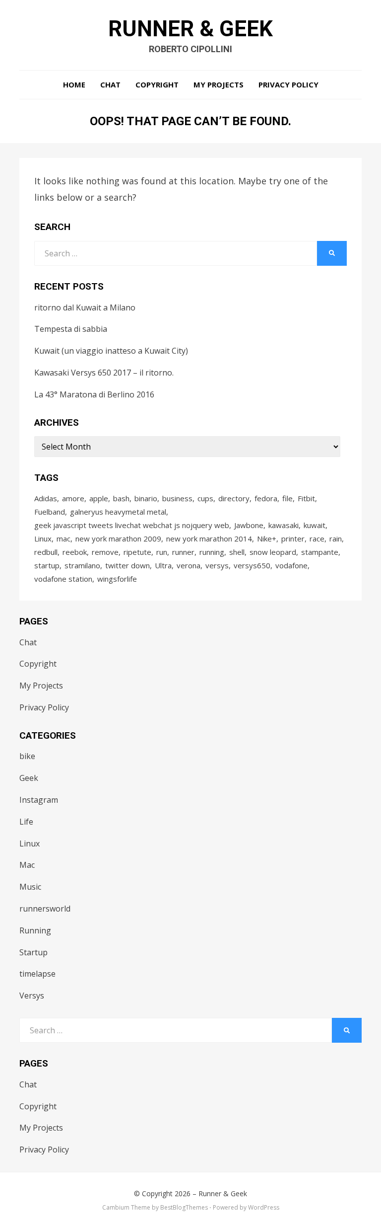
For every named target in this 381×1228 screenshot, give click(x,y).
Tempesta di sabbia (70, 328)
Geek (28, 777)
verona (188, 565)
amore (73, 498)
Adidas (45, 498)
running (211, 552)
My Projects (218, 84)
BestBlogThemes (184, 1207)
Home (74, 84)
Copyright (157, 84)
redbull (46, 552)
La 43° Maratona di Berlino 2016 (94, 394)
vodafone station (63, 579)
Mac (27, 864)
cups (205, 498)
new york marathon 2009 (118, 538)
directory (234, 498)
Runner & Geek (190, 29)
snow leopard (273, 552)
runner (183, 552)
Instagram (38, 799)
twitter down (127, 565)
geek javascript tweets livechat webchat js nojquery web (131, 525)
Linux (43, 538)
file (287, 498)
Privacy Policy (288, 84)
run (161, 552)
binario (145, 498)
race (317, 538)
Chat (110, 84)
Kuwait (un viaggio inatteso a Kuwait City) (111, 350)
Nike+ (266, 538)
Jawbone (248, 525)
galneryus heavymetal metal (118, 512)
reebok (75, 552)
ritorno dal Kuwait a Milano (84, 307)
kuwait (314, 525)
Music (30, 886)
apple (98, 498)
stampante (319, 552)
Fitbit (306, 498)
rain (335, 538)
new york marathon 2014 (209, 538)
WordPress (263, 1207)
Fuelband (49, 512)
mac (63, 538)
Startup (33, 952)
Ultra (163, 565)
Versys (31, 995)
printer (293, 538)
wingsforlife (117, 579)
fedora (265, 498)
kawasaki (283, 525)
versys (217, 565)
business (177, 498)
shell (237, 552)
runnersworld (44, 908)
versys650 (252, 565)
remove (105, 552)
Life (26, 821)
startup (47, 565)
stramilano (82, 565)
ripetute (137, 552)
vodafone (291, 565)
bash (121, 498)
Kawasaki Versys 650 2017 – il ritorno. (104, 372)
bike (27, 756)
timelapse (37, 973)
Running (35, 930)
